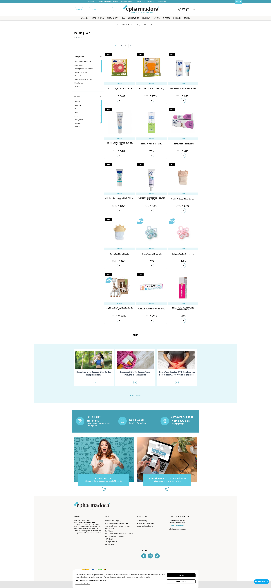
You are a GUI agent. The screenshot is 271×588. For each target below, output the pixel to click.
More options (181, 581)
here (149, 577)
